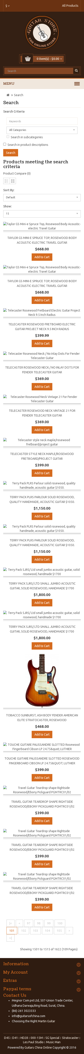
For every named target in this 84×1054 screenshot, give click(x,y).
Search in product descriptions (28, 144)
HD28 (24, 1038)
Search (18, 95)
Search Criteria (14, 111)
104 (47, 930)
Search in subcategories (27, 137)
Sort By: (8, 190)
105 (59, 930)
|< (10, 923)
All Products (70, 5)
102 (23, 930)
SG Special (52, 1038)
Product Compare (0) (17, 173)
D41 (15, 1038)
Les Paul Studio (33, 1042)
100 (59, 923)
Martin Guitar (46, 1021)
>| (10, 938)
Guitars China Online (38, 1047)
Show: (7, 206)
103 (35, 930)
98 (38, 923)
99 (49, 923)
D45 (7, 1038)
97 (28, 923)
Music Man (53, 1042)
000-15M (37, 1038)
